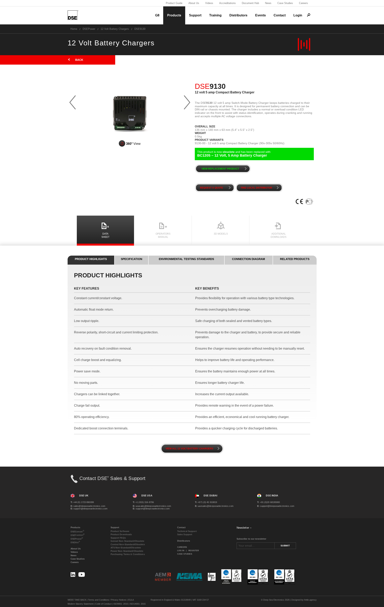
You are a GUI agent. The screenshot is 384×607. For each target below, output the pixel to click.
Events (260, 15)
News (268, 3)
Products (174, 15)
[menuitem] (73, 29)
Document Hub (250, 3)
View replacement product (224, 168)
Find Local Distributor (260, 187)
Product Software (120, 531)
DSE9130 (139, 28)
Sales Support (184, 534)
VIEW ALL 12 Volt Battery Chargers (193, 448)
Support (195, 15)
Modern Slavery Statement (80, 604)
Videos (209, 3)
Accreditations (227, 3)
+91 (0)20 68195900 (268, 502)
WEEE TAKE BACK (77, 600)
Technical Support (187, 531)
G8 (157, 15)
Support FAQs (118, 538)
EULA (131, 600)
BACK (75, 59)
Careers (303, 3)
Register (193, 550)
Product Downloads (121, 534)
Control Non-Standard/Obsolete (128, 544)
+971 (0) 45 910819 (206, 502)
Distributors (238, 15)
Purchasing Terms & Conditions (128, 554)
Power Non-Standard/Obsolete (127, 551)
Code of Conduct (103, 604)
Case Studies (285, 3)
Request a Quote (216, 187)
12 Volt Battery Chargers (115, 28)
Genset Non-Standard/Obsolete (127, 541)
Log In (180, 550)
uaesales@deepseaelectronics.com (214, 506)
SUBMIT (285, 545)
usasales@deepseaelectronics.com (152, 506)
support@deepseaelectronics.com (89, 508)
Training (215, 15)
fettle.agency (310, 600)
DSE (77, 531)
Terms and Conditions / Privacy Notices (107, 600)
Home (73, 28)
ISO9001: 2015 (120, 604)
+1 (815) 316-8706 (143, 502)
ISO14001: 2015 (138, 604)
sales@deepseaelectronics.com (88, 506)
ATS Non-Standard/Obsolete (126, 547)
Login (297, 15)
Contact (280, 15)
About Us (193, 3)
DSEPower (89, 28)
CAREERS (182, 547)
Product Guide (174, 3)
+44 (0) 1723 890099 (82, 502)
